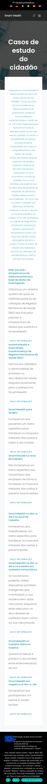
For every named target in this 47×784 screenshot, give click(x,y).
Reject (16, 780)
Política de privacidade (31, 780)
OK (8, 780)
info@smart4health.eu (24, 2)
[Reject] (43, 766)
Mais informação (21, 340)
